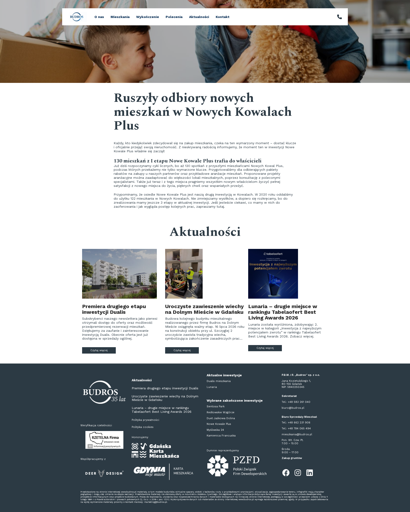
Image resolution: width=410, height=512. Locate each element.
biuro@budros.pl (293, 407)
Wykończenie (147, 17)
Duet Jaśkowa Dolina (221, 418)
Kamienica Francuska (221, 435)
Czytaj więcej (103, 350)
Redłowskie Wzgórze (220, 412)
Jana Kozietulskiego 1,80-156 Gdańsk (296, 382)
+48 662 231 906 (299, 422)
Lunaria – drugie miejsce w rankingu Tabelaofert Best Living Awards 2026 (282, 312)
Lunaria (212, 387)
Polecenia (174, 17)
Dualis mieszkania (219, 381)
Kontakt (222, 17)
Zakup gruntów (292, 458)
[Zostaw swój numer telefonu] (339, 16)
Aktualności (199, 17)
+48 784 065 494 (299, 428)
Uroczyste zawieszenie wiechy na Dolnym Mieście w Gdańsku (204, 309)
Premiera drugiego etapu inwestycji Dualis (114, 309)
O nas (99, 17)
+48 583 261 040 (299, 402)
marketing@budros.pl (155, 502)
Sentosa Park (215, 406)
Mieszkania (120, 17)
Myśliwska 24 (215, 429)
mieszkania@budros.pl (297, 434)
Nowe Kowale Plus (219, 424)
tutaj (220, 206)
